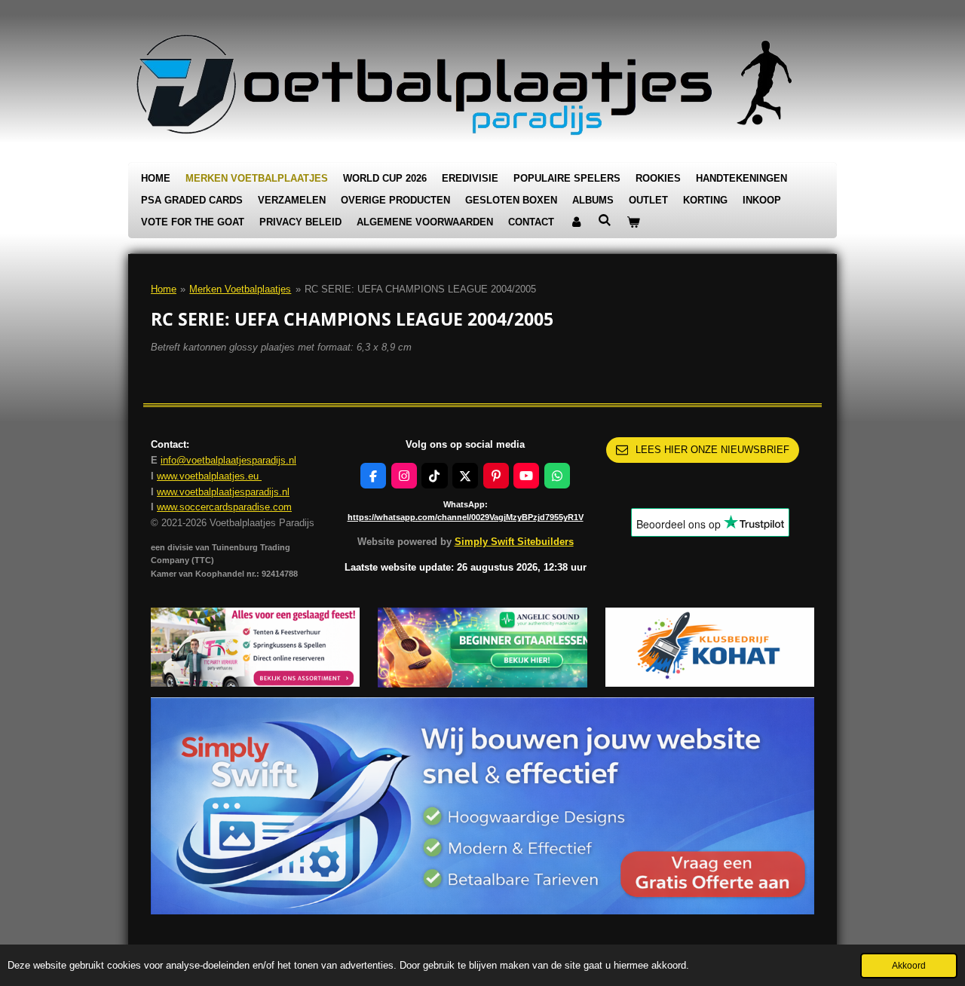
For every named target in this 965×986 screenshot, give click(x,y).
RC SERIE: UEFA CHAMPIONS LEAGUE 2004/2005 (420, 289)
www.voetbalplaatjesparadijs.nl (223, 492)
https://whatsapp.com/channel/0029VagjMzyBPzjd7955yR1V (466, 517)
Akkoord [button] (909, 965)
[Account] (576, 223)
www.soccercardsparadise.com (224, 507)
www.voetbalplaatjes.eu (209, 476)
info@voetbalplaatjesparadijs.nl (228, 460)
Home (163, 289)
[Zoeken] (604, 220)
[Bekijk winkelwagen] (633, 223)
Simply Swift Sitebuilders (514, 541)
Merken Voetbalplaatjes (240, 289)
